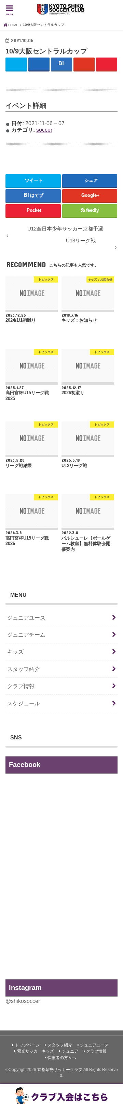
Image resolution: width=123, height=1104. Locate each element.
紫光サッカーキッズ (35, 1051)
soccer (44, 130)
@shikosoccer (22, 1001)
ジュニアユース (26, 617)
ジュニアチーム (26, 634)
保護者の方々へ (61, 1058)
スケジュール (23, 703)
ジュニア (70, 1051)
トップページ (27, 1045)
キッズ (15, 652)
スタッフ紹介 (23, 669)
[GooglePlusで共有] (84, 64)
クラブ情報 (21, 686)
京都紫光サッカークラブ (59, 1070)
